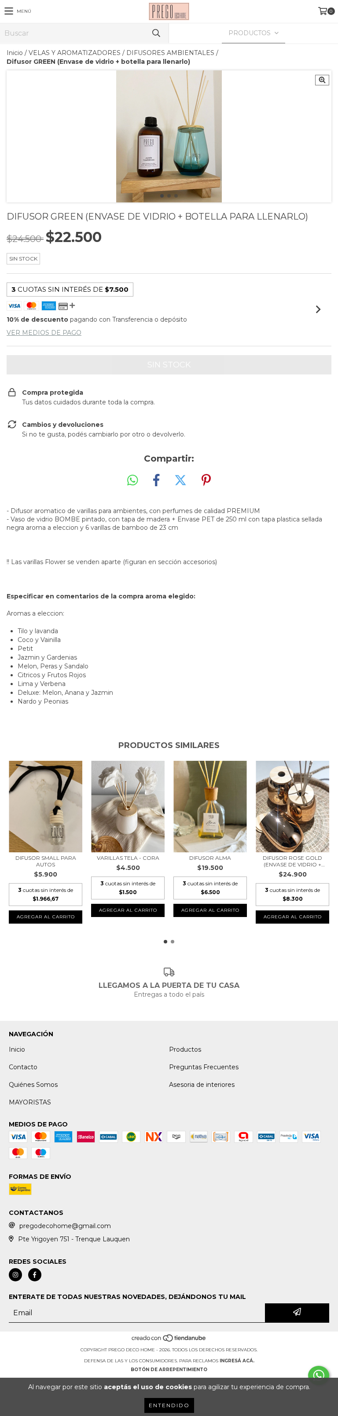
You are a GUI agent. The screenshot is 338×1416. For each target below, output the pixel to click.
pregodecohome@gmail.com (65, 1226)
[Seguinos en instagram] (15, 1274)
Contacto (23, 1067)
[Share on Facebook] (156, 480)
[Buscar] (156, 33)
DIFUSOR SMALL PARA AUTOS (45, 861)
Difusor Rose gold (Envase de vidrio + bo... (292, 861)
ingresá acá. (237, 1361)
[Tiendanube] (169, 1341)
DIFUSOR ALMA (210, 858)
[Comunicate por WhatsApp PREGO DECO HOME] (318, 1375)
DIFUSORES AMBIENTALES (170, 53)
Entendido (169, 1405)
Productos (185, 1049)
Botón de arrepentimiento (169, 1369)
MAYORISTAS (30, 1102)
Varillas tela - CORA (128, 858)
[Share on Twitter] (180, 480)
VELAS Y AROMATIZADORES (75, 53)
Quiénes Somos (33, 1085)
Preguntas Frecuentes (204, 1067)
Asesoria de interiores (202, 1085)
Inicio (15, 53)
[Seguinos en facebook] (34, 1274)
